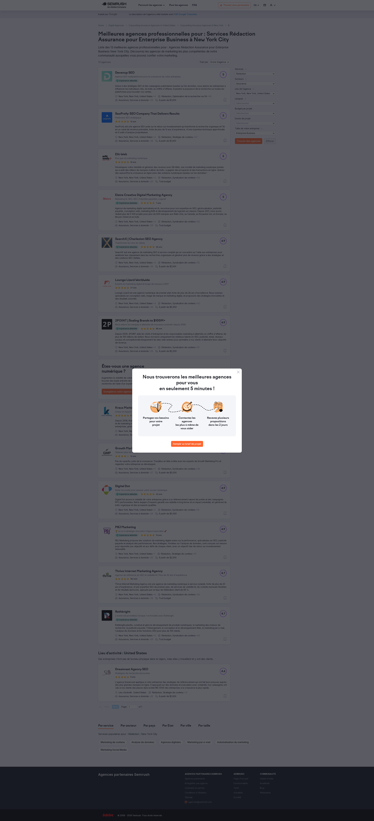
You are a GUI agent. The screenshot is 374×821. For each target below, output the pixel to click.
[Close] (238, 372)
